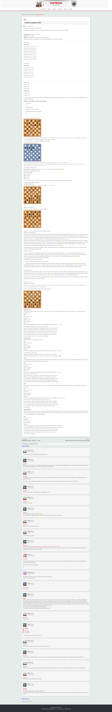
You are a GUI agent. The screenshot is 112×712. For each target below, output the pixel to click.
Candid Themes (67, 709)
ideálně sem (43, 30)
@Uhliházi (25, 490)
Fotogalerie (59, 9)
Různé (25, 19)
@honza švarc (26, 587)
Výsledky (54, 9)
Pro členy (70, 9)
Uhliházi (26, 628)
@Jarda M (25, 463)
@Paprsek (25, 476)
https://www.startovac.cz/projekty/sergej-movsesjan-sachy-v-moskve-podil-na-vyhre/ (41, 546)
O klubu (49, 9)
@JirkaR (24, 598)
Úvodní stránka (43, 9)
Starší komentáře (25, 446)
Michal (32, 26)
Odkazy (65, 9)
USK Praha (56, 3)
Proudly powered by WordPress (48, 709)
